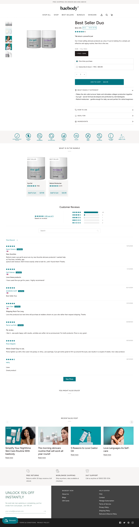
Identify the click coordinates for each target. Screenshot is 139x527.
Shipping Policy (104, 511)
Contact (102, 497)
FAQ (100, 494)
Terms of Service (105, 504)
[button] (56, 15)
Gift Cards (65, 501)
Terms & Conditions (27, 522)
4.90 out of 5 (48, 216)
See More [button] (69, 379)
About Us (65, 494)
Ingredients (82, 121)
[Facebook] (120, 523)
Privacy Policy (104, 507)
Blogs (64, 497)
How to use (82, 110)
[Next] (132, 422)
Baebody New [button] (67, 490)
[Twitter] (124, 523)
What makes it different (87, 90)
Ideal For (81, 115)
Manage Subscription (106, 501)
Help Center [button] (104, 490)
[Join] (43, 511)
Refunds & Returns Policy (108, 514)
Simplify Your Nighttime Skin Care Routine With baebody (18, 451)
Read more (9, 458)
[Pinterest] (128, 523)
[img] (10, 246)
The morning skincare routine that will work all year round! (50, 451)
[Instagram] (133, 523)
